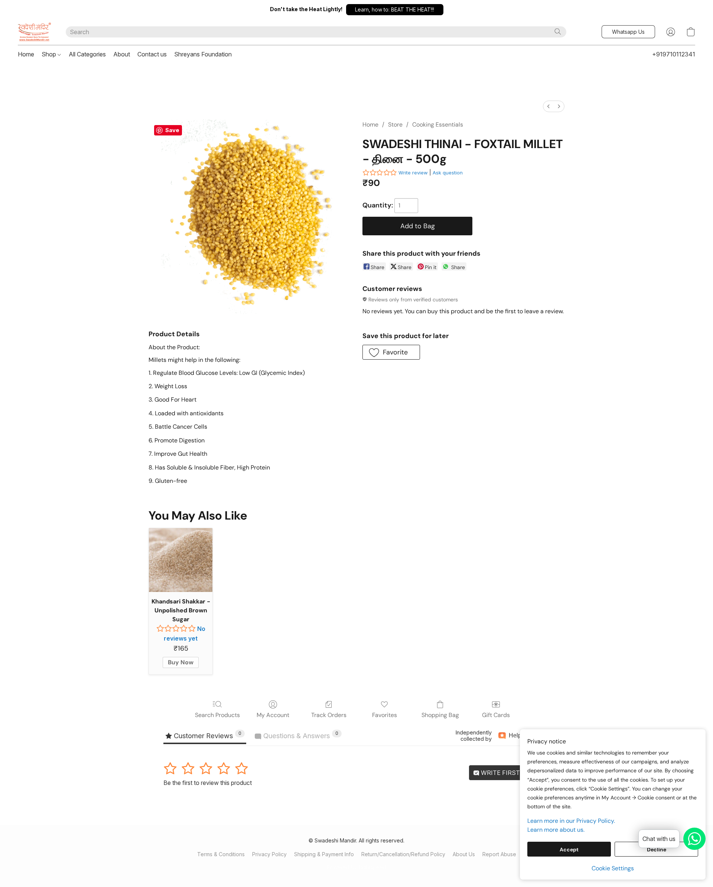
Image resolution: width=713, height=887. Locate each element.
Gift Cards (496, 715)
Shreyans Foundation (203, 54)
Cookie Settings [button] (613, 868)
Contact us (152, 54)
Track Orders (328, 715)
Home (26, 54)
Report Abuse (499, 854)
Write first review (512, 772)
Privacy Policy (269, 854)
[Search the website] (557, 31)
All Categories (87, 54)
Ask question (448, 173)
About (121, 54)
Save (172, 130)
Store (395, 124)
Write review (413, 173)
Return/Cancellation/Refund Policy (403, 854)
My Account (273, 715)
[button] (394, 9)
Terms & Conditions (221, 854)
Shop (50, 54)
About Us (464, 854)
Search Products (217, 715)
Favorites (384, 715)
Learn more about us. (556, 830)
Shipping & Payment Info (324, 854)
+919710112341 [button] (673, 54)
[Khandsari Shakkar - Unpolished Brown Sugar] (180, 560)
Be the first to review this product (207, 782)
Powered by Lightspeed (356, 867)
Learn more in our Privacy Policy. (571, 821)
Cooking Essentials (437, 124)
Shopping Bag (440, 715)
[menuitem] (548, 106)
